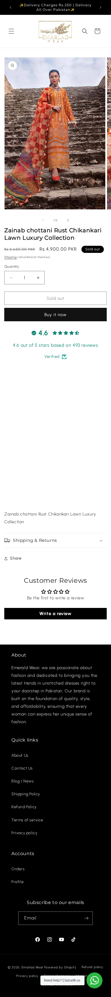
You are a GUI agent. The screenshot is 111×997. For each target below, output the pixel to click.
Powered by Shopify (60, 967)
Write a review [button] (55, 613)
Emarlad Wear (32, 967)
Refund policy (92, 967)
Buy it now (55, 314)
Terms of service (27, 820)
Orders (18, 869)
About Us (19, 755)
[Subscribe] (86, 918)
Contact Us (22, 768)
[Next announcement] (100, 7)
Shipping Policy (25, 794)
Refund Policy (24, 806)
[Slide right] (68, 220)
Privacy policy (24, 832)
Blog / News (22, 781)
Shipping (10, 257)
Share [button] (16, 558)
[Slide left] (43, 220)
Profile (17, 881)
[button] (11, 31)
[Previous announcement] (10, 7)
